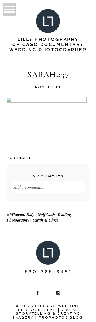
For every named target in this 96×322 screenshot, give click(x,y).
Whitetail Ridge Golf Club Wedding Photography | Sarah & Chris (39, 217)
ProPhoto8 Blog (61, 317)
